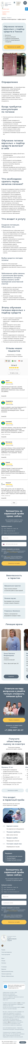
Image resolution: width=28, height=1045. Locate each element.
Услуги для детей (5, 954)
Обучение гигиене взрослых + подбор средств (13, 19)
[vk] (2, 946)
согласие (8, 551)
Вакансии (3, 969)
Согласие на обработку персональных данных (13, 996)
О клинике (4, 966)
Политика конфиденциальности (10, 995)
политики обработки (13, 552)
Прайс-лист (5, 999)
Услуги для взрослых (6, 952)
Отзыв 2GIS (3, 395)
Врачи (2, 958)
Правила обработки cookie (9, 998)
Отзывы (3, 960)
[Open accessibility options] (26, 9)
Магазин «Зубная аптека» (7, 976)
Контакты (3, 963)
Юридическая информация (9, 994)
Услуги (9, 17)
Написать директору (6, 973)
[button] (14, 2)
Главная (3, 17)
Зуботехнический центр (7, 971)
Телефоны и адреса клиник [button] (18, 3)
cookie (18, 1002)
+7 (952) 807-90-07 (14, 730)
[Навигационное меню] (25, 2)
